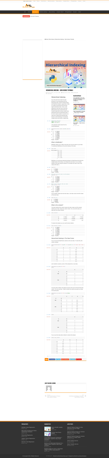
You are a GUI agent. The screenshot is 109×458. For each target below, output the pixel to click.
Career (84, 1)
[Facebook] (47, 456)
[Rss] (46, 456)
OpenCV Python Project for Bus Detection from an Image (75, 428)
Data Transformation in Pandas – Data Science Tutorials (54, 396)
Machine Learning (51, 1)
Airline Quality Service (72, 440)
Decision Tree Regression (28, 441)
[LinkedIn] (50, 456)
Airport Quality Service (72, 444)
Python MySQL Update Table (57, 428)
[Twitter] (48, 456)
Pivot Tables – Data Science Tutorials (79, 123)
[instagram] (51, 456)
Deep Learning (58, 1)
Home (34, 1)
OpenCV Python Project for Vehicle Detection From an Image (76, 432)
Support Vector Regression (28, 438)
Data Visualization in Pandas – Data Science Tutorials (79, 112)
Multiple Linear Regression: (28, 427)
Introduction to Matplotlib (35, 16)
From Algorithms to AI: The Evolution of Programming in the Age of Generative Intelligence (79, 99)
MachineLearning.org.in (63, 455)
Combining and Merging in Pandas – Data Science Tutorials (76, 396)
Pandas (69, 92)
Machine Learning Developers (80, 455)
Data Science (43, 1)
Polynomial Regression (27, 435)
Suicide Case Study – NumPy (56, 433)
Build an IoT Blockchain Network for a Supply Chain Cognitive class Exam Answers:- (53, 444)
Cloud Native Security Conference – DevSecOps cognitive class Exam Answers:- (53, 438)
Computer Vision (66, 1)
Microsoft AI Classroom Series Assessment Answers (29, 431)
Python (38, 1)
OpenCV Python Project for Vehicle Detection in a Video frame (76, 437)
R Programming (73, 1)
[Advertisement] (63, 6)
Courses (79, 1)
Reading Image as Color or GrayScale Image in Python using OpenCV (53, 449)
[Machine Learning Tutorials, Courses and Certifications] (29, 5)
